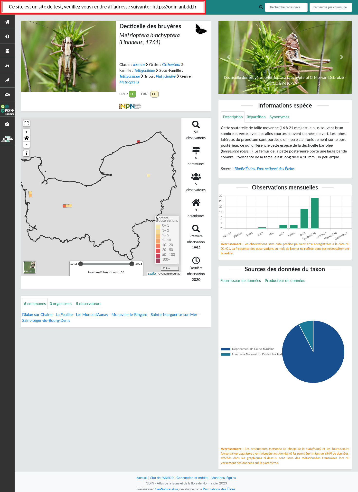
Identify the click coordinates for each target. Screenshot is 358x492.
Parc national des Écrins (219, 489)
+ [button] (26, 131)
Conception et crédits (192, 478)
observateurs (88, 304)
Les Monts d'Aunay (92, 315)
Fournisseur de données (240, 281)
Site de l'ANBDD (162, 478)
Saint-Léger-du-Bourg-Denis (46, 320)
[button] (26, 138)
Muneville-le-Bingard (129, 315)
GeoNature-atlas (166, 489)
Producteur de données (285, 281)
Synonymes (279, 117)
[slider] (80, 263)
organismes (61, 304)
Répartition (256, 117)
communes (35, 304)
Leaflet (152, 273)
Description (233, 117)
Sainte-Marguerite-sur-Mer (174, 315)
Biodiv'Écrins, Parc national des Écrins (264, 169)
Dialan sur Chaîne (37, 315)
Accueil (142, 478)
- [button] (26, 144)
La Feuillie (64, 315)
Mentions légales (223, 478)
